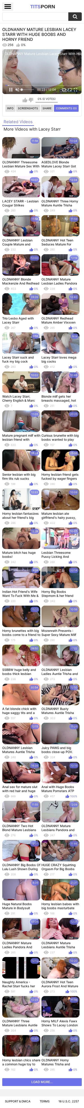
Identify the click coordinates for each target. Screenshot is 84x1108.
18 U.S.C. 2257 (68, 1101)
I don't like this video (30, 100)
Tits (42, 6)
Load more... (42, 1082)
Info (10, 108)
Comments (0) (66, 108)
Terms (45, 1101)
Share (47, 108)
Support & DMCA (17, 1101)
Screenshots (28, 108)
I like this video (25, 100)
